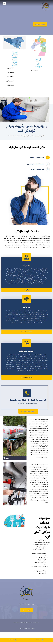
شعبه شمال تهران (10, 85)
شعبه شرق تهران (10, 68)
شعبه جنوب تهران (10, 81)
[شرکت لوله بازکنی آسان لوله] (45, 3)
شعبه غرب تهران (10, 76)
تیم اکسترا (16, 622)
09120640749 (23, 604)
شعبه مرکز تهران (10, 72)
